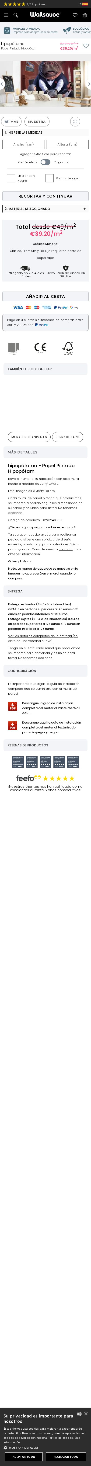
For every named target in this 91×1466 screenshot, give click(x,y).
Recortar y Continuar (45, 196)
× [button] (86, 1414)
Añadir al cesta (45, 296)
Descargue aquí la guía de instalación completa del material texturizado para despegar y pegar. (51, 727)
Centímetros (27, 162)
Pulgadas (61, 162)
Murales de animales (29, 437)
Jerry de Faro (67, 437)
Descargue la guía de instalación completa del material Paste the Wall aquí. (51, 708)
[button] (46, 1448)
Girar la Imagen (68, 178)
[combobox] (79, 1414)
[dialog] (45, 1437)
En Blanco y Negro (26, 178)
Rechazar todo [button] (65, 1457)
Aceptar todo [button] (24, 1457)
